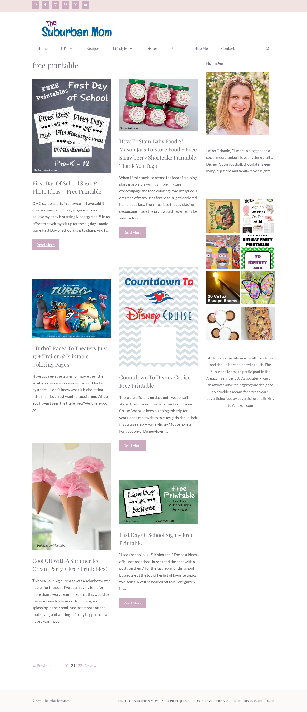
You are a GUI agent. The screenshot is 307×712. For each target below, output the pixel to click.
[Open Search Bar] (267, 48)
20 (66, 665)
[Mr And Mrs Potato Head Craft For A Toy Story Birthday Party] (223, 253)
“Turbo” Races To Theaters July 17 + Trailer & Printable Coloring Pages (69, 356)
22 (80, 665)
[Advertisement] (199, 27)
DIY (64, 48)
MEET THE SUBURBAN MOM (138, 701)
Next (91, 665)
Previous (41, 665)
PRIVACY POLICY (228, 701)
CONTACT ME (203, 701)
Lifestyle (120, 48)
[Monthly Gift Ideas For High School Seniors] (258, 217)
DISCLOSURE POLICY (259, 701)
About (176, 48)
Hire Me (201, 48)
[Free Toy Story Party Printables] (258, 253)
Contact (227, 48)
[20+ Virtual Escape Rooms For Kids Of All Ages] (223, 288)
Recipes (92, 48)
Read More (46, 244)
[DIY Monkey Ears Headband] (223, 324)
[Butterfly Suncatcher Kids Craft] (258, 288)
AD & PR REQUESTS (175, 701)
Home (42, 48)
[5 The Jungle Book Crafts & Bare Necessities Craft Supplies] (223, 217)
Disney (152, 48)
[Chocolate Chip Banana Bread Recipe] (258, 324)
